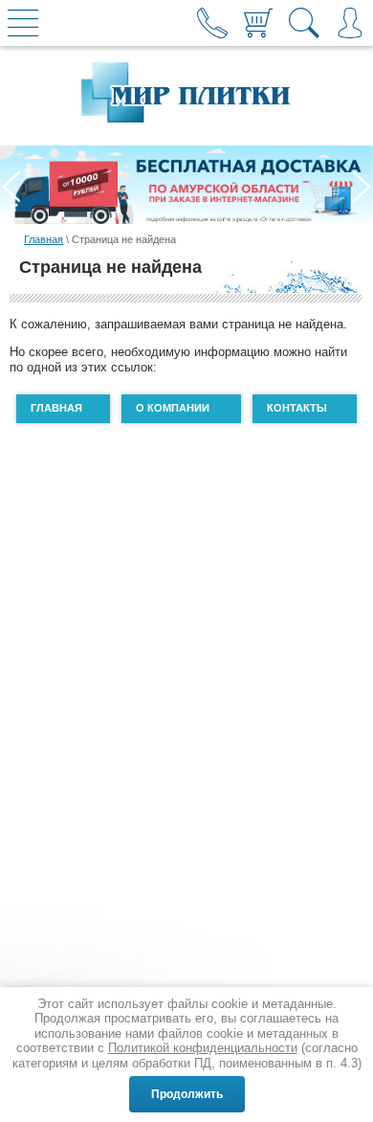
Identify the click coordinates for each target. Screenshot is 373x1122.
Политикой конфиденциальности (202, 1048)
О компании (172, 408)
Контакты (297, 408)
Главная (43, 239)
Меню (23, 23)
